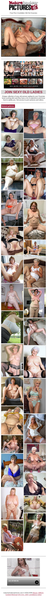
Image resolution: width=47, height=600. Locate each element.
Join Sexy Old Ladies (23, 92)
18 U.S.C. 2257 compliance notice (30, 594)
